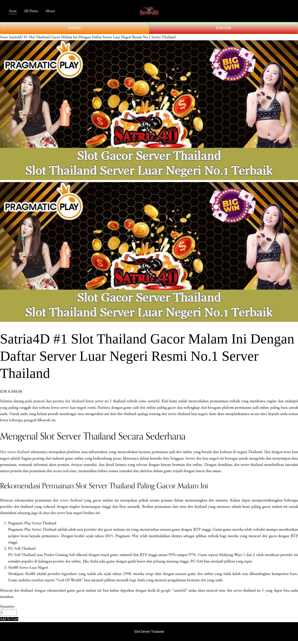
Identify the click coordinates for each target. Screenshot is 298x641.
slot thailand (74, 401)
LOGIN (74, 28)
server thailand (71, 500)
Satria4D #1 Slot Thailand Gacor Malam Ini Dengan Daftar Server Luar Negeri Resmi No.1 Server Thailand (92, 37)
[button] (9, 619)
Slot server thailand (14, 451)
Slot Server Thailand (149, 631)
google (166, 590)
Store (4, 37)
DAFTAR (223, 28)
